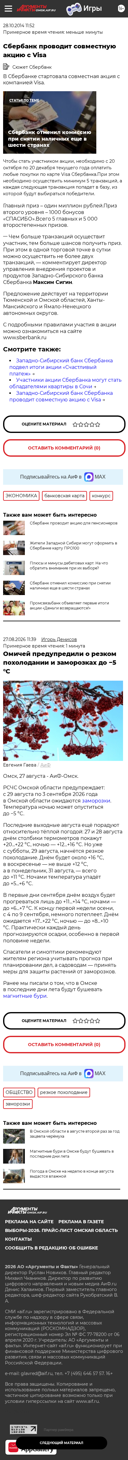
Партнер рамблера (58, 1430)
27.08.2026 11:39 (19, 639)
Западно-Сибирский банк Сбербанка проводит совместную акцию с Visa (61, 396)
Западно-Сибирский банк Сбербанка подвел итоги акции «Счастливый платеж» (61, 367)
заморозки (96, 801)
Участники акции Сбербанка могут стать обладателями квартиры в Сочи (65, 383)
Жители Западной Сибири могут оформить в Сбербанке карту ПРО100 (73, 545)
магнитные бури (25, 996)
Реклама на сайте (29, 1221)
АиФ (45, 765)
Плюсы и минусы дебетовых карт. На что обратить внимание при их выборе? (69, 565)
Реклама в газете (81, 1221)
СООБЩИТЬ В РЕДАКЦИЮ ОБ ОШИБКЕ (51, 1248)
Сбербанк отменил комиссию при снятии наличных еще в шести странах (70, 585)
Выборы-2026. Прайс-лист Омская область (61, 1230)
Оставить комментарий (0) (64, 448)
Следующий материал (61, 1443)
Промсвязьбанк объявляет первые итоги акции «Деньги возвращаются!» (69, 605)
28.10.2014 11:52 (18, 25)
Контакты (18, 1239)
